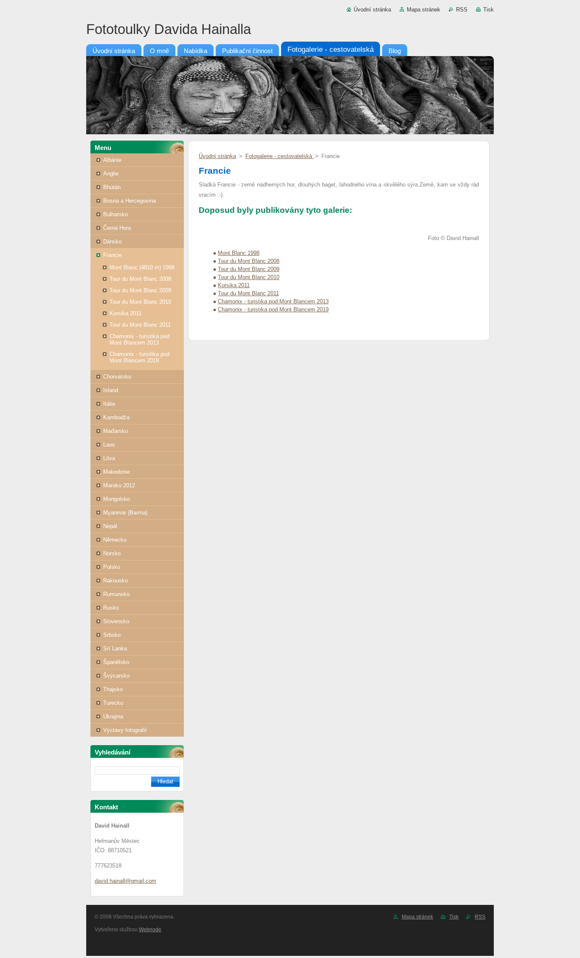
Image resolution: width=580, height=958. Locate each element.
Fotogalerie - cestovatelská (279, 156)
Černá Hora (117, 228)
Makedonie (116, 472)
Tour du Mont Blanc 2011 (140, 325)
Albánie (112, 160)
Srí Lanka (115, 648)
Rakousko (115, 580)
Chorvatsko (117, 376)
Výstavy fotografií (125, 730)
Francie (112, 255)
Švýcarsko (116, 676)
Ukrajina (113, 716)
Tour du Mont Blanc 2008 (140, 279)
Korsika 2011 (125, 313)
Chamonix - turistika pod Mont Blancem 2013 (139, 339)
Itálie (109, 404)
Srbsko (112, 635)
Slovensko (116, 621)
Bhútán (112, 187)
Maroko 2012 (119, 485)
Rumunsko (116, 594)
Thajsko (113, 689)
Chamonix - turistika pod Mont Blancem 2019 (139, 357)
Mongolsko (116, 499)
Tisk (488, 9)
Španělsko (116, 662)
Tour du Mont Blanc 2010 (140, 302)
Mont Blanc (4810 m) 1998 (142, 267)
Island (110, 390)
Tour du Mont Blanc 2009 (140, 290)
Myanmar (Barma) (125, 512)
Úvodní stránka (372, 9)
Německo (115, 540)
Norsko (112, 553)
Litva (109, 458)
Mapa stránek (423, 9)
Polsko (111, 567)
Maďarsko (115, 431)
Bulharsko (115, 214)
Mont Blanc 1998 (238, 253)
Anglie (110, 173)
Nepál (110, 526)
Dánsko (112, 241)
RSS (461, 9)
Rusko (111, 608)
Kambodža (116, 417)
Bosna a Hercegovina (129, 201)
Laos (109, 444)
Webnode (150, 930)
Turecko (113, 703)
